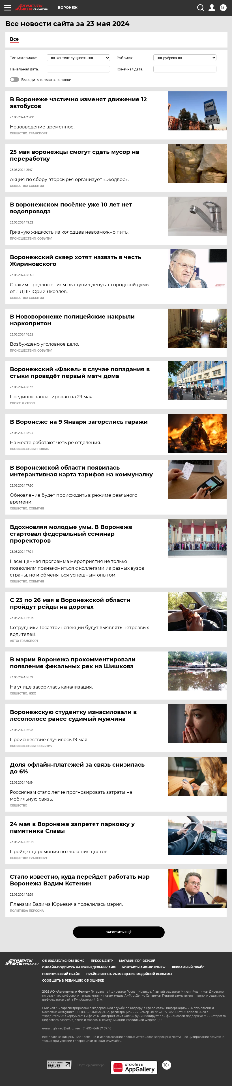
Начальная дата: (24, 69)
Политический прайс (61, 974)
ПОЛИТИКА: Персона (27, 910)
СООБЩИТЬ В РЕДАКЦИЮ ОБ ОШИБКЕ (73, 980)
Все (14, 39)
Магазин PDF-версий (137, 961)
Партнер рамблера (91, 1065)
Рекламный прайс (188, 967)
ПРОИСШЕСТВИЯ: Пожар (29, 449)
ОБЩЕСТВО (18, 805)
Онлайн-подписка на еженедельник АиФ (79, 967)
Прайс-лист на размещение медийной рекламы (129, 974)
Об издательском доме (63, 961)
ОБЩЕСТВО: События (27, 186)
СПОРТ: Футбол (22, 403)
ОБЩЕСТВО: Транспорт (28, 133)
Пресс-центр (102, 961)
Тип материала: (23, 58)
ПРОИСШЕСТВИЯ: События (31, 238)
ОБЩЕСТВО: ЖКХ (23, 693)
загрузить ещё (119, 932)
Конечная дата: (130, 69)
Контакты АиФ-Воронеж (144, 967)
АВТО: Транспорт (24, 641)
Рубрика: (125, 58)
